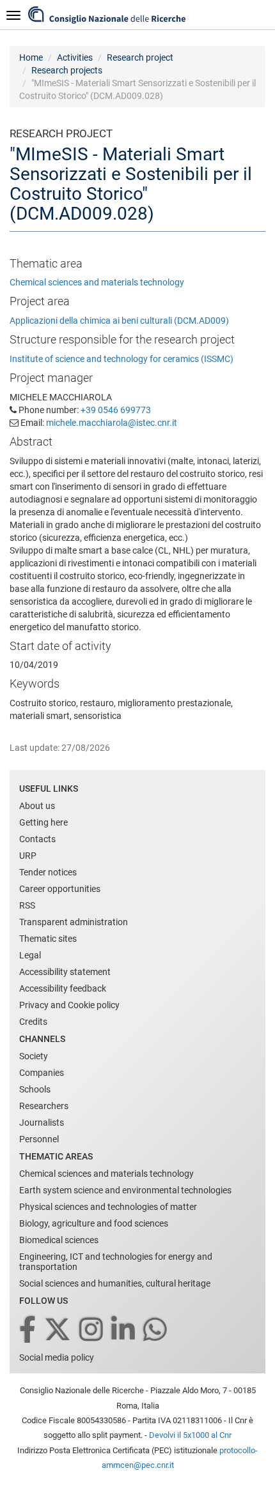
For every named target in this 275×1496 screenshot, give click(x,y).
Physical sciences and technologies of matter (108, 1207)
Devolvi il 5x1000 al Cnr (190, 1435)
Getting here (43, 822)
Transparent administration (73, 922)
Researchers (43, 1106)
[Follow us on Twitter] (58, 1330)
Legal (30, 955)
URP (27, 855)
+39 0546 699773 (116, 410)
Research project (140, 57)
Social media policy (56, 1357)
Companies (41, 1073)
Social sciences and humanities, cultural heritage (114, 1283)
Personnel (39, 1139)
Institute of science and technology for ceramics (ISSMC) (121, 359)
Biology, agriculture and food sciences (93, 1223)
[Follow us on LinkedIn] (124, 1330)
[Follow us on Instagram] (92, 1330)
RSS (27, 905)
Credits (33, 1021)
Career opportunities (59, 889)
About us (37, 806)
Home (31, 57)
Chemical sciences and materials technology (97, 282)
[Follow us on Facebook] (28, 1330)
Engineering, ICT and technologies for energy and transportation (115, 1261)
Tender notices (48, 872)
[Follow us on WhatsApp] (156, 1330)
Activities (75, 57)
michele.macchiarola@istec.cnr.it (111, 423)
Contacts (37, 839)
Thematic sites (48, 938)
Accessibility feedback (62, 988)
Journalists (41, 1122)
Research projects (66, 70)
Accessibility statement (65, 972)
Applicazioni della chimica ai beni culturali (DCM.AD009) (119, 320)
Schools (35, 1089)
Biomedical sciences (58, 1240)
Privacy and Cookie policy (69, 1005)
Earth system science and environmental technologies (125, 1190)
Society (33, 1056)
